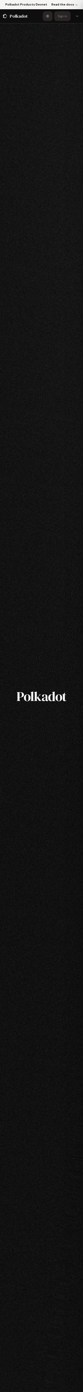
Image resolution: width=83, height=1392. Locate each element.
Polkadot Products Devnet (26, 4)
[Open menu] (77, 16)
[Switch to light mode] (47, 16)
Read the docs (64, 4)
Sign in (62, 16)
